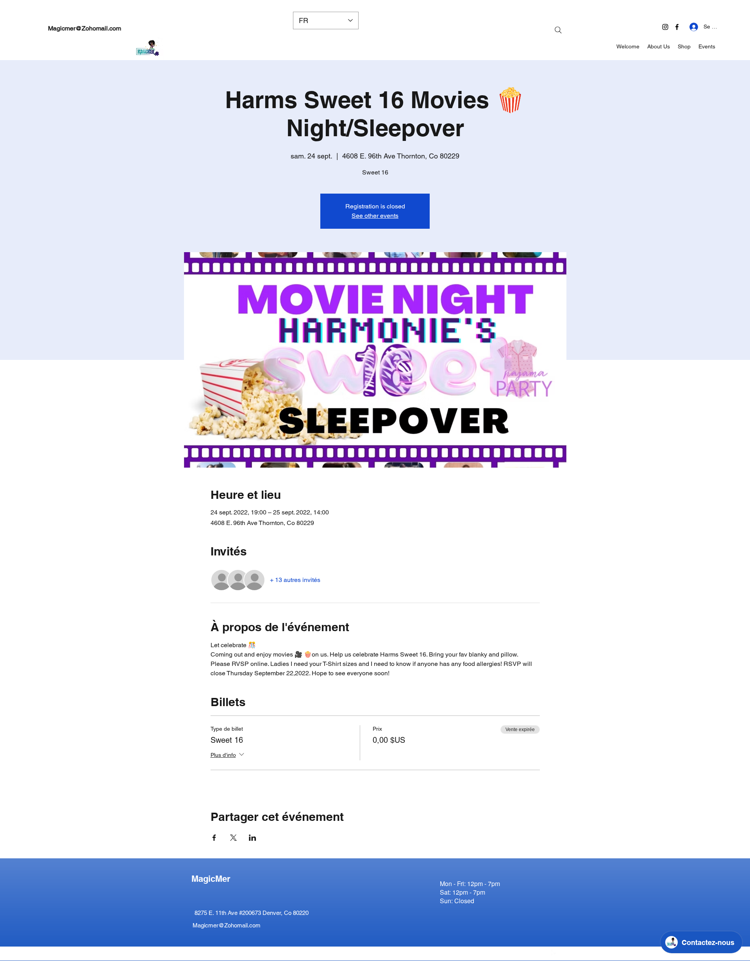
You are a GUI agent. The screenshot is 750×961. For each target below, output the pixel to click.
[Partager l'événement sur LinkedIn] (252, 838)
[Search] (558, 30)
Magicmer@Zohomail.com (84, 28)
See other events (375, 215)
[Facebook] (677, 27)
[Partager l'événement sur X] (233, 838)
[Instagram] (665, 27)
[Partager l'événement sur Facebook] (214, 838)
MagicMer (210, 879)
